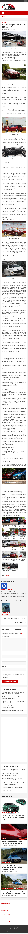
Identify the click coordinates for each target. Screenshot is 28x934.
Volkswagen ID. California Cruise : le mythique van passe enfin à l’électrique (13, 892)
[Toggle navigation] (3, 13)
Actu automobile (18, 931)
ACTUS (7, 16)
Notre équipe (4, 910)
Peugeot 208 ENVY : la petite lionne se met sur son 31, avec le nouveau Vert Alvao (13, 817)
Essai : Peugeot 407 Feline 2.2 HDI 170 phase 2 (14, 618)
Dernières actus (7, 796)
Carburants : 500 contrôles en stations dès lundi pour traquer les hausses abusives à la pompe (12, 789)
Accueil (3, 16)
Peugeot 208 (15, 812)
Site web (4, 666)
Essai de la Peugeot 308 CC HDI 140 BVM (14, 623)
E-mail (4, 660)
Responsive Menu (25, 1)
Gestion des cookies (6, 921)
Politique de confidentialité (8, 918)
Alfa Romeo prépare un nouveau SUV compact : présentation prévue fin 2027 (13, 842)
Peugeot (7, 575)
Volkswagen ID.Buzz (19, 888)
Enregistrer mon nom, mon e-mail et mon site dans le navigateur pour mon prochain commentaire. (13, 676)
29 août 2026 (5, 845)
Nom (3, 653)
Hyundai (9, 862)
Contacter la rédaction (6, 914)
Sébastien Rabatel (12, 29)
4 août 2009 (5, 29)
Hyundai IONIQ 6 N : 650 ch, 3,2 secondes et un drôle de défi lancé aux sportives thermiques (13, 867)
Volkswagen (10, 888)
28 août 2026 (5, 871)
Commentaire (5, 636)
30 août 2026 (5, 821)
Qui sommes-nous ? (6, 907)
